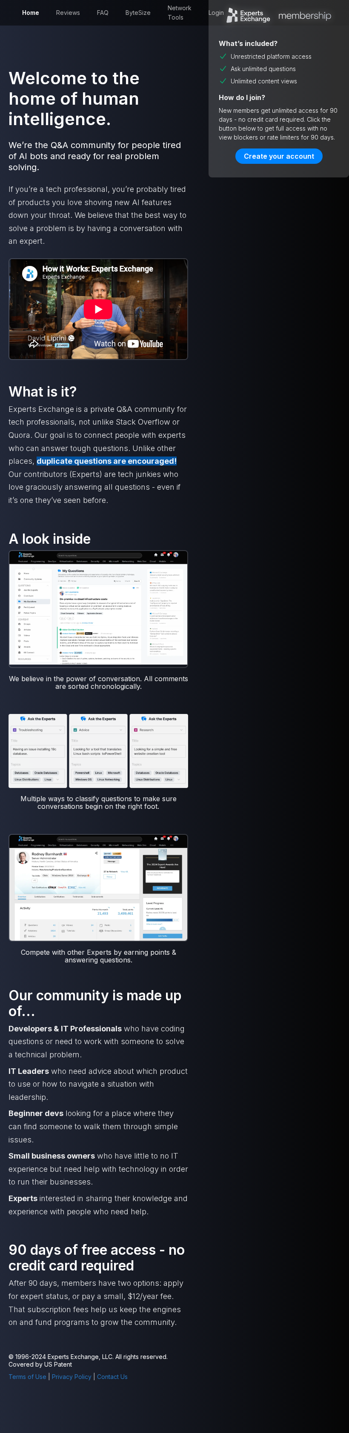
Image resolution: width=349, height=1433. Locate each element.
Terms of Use (27, 1376)
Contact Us (112, 1376)
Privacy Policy (72, 1376)
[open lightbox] (98, 609)
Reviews (68, 12)
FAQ (103, 12)
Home (30, 12)
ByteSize (138, 12)
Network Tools (180, 12)
